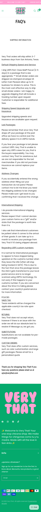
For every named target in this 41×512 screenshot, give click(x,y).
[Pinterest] (14, 421)
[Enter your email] (37, 478)
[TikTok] (19, 421)
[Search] (35, 11)
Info (4, 453)
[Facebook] (4, 421)
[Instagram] (9, 421)
